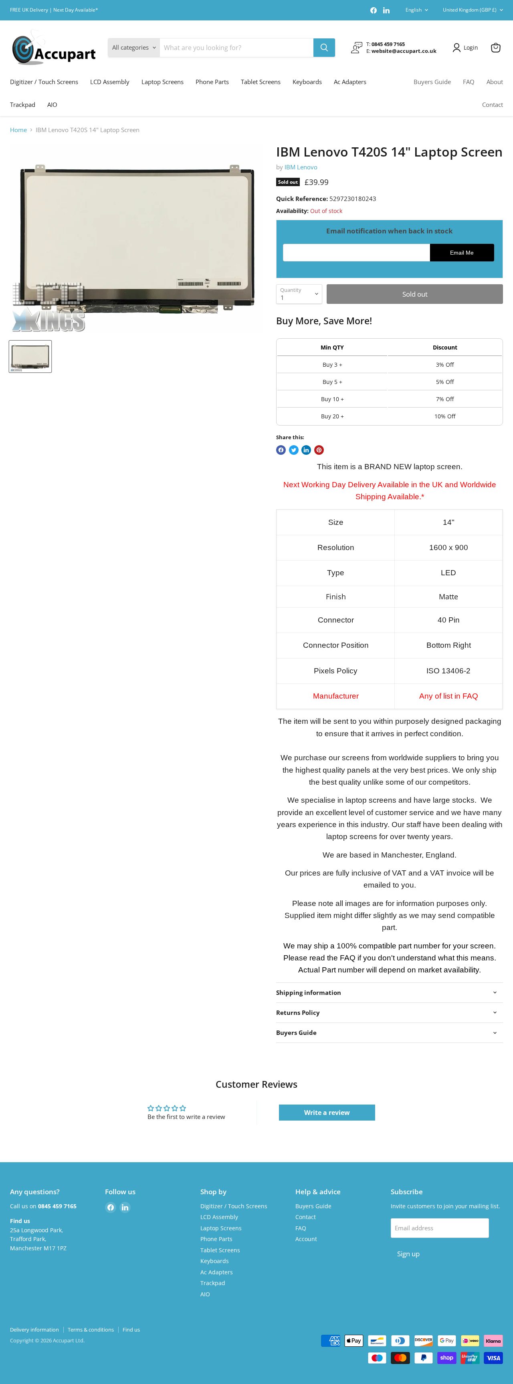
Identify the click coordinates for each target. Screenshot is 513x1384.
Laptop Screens (162, 82)
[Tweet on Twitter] (294, 450)
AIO (52, 104)
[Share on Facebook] (281, 450)
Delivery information (34, 1329)
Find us (131, 1329)
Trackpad (22, 104)
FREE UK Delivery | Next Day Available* (54, 10)
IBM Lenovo (301, 167)
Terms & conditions (91, 1329)
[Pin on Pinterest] (319, 450)
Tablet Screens (261, 82)
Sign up (408, 1253)
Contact (492, 104)
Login (471, 47)
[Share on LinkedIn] (306, 450)
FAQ (469, 82)
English (414, 9)
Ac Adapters (350, 82)
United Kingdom (470, 9)
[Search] (324, 47)
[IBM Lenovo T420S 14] (30, 356)
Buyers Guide (432, 82)
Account (306, 1239)
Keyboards (307, 82)
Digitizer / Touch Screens (44, 82)
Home (18, 130)
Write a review (327, 1112)
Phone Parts (212, 82)
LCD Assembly (109, 82)
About (495, 82)
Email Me (462, 253)
